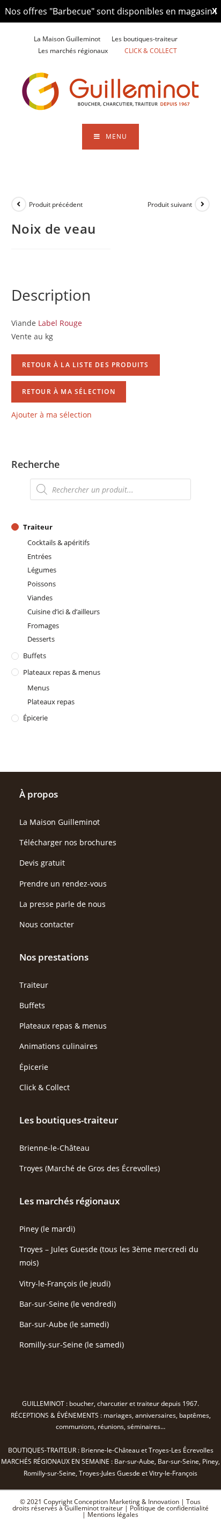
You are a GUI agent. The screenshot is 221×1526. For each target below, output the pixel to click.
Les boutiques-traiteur (145, 38)
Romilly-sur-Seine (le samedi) (71, 1344)
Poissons (41, 584)
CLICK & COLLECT (150, 50)
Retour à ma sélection (68, 391)
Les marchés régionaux (73, 50)
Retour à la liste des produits (85, 364)
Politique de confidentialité (169, 1508)
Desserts (41, 639)
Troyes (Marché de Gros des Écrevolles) (89, 1168)
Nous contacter (46, 924)
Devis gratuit (42, 863)
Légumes (41, 570)
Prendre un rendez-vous (63, 884)
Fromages (43, 625)
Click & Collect (44, 1087)
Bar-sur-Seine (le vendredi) (67, 1304)
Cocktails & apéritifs (58, 542)
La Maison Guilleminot (67, 38)
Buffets (34, 655)
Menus (38, 688)
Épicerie (35, 718)
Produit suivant (170, 204)
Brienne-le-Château (54, 1148)
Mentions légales (112, 1514)
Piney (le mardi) (47, 1229)
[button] (51, 414)
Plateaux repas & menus (61, 672)
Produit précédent (56, 204)
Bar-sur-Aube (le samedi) (64, 1324)
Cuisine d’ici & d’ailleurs (63, 611)
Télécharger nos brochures (67, 842)
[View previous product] (18, 204)
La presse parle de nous (62, 904)
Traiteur (38, 527)
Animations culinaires (58, 1046)
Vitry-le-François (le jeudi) (64, 1283)
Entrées (39, 556)
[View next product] (202, 204)
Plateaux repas (51, 701)
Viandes (40, 597)
